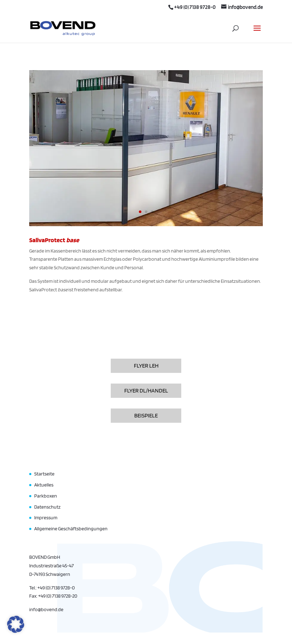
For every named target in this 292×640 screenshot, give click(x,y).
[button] (15, 624)
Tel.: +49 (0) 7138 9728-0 (52, 587)
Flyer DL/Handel (146, 390)
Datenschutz (47, 507)
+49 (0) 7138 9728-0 (195, 7)
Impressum (45, 517)
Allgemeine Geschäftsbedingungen (71, 528)
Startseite (44, 474)
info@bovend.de (46, 609)
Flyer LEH (146, 365)
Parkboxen (45, 496)
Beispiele (146, 415)
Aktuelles (43, 485)
